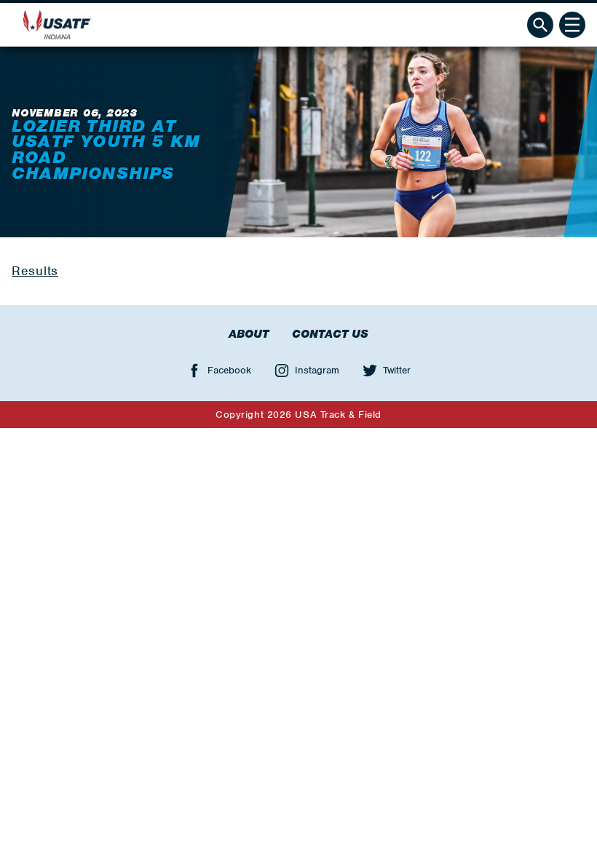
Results (35, 271)
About (249, 334)
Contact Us (330, 334)
